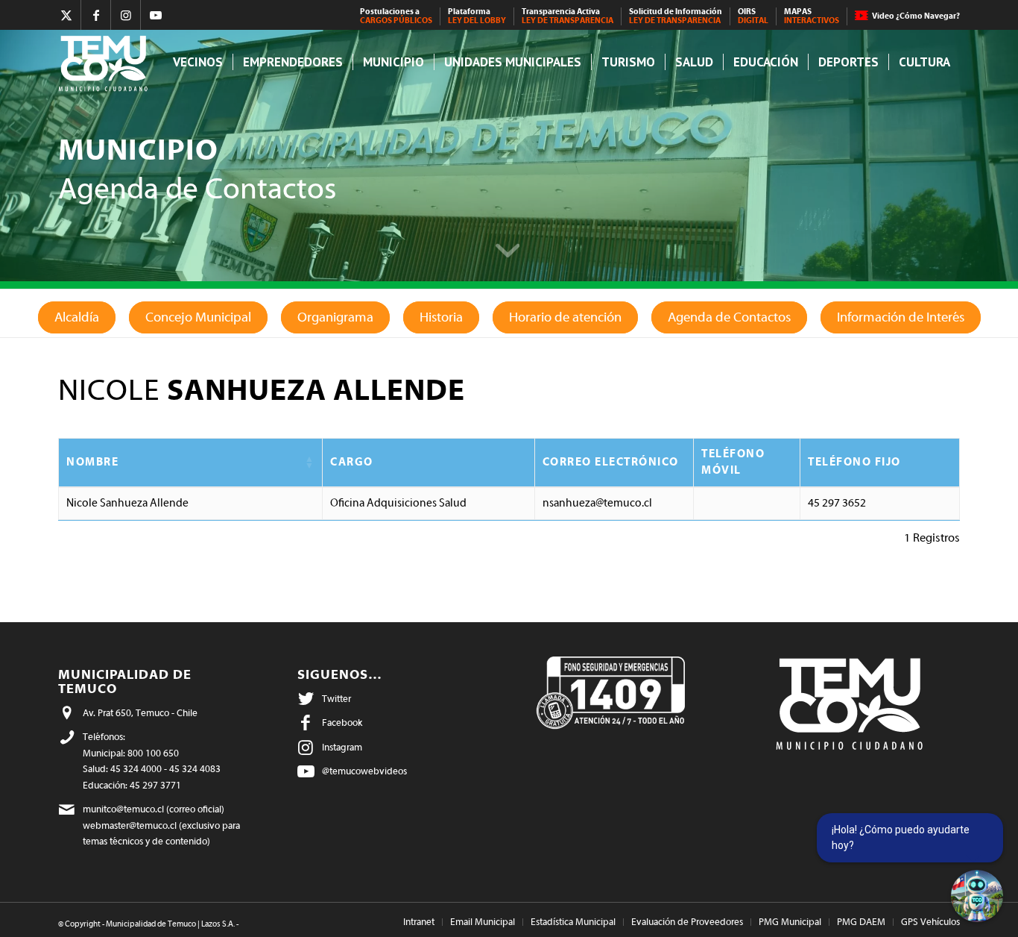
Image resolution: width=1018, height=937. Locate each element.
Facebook (342, 722)
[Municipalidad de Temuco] (107, 62)
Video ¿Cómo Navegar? (916, 16)
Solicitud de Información (675, 16)
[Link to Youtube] (156, 15)
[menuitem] (396, 16)
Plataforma (477, 16)
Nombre (92, 462)
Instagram (342, 747)
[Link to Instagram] (125, 15)
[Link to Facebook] (95, 15)
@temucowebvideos (364, 771)
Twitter (336, 698)
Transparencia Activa (567, 16)
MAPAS (811, 16)
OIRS (753, 16)
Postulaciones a (396, 16)
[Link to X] (65, 15)
